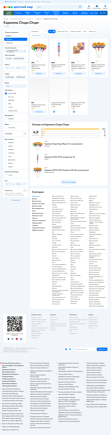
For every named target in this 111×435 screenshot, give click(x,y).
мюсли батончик (93, 238)
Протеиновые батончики (96, 259)
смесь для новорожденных (59, 264)
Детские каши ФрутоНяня (77, 213)
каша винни (74, 209)
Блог (71, 331)
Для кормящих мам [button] (38, 208)
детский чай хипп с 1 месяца (59, 273)
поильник (54, 207)
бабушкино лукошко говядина (97, 213)
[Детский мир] (18, 7)
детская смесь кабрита (77, 249)
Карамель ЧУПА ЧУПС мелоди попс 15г (60, 157)
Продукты (73, 273)
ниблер (54, 205)
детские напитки (75, 258)
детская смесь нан (75, 245)
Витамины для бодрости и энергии (96, 277)
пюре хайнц (74, 301)
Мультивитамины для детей (96, 306)
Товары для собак (93, 321)
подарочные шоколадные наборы (96, 222)
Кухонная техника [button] (37, 213)
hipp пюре (73, 303)
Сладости (30, 19)
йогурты (73, 260)
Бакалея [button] (34, 199)
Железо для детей (93, 299)
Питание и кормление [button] (39, 220)
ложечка (54, 288)
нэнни (72, 232)
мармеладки (92, 232)
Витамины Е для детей (95, 304)
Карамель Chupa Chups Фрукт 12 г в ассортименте (64, 144)
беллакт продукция (57, 234)
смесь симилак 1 (56, 240)
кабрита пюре (93, 196)
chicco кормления (75, 256)
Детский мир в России (9, 351)
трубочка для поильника (58, 200)
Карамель (39, 19)
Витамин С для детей (94, 301)
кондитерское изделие (95, 234)
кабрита (54, 236)
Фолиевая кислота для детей (96, 288)
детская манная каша (76, 198)
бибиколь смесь (56, 260)
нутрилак (54, 238)
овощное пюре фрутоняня (78, 286)
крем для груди (56, 213)
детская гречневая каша (77, 200)
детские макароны (57, 220)
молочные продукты (76, 236)
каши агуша (74, 211)
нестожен (54, 247)
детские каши (74, 215)
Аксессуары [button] (36, 196)
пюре (90, 211)
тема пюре (92, 198)
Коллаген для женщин (95, 270)
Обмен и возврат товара (37, 321)
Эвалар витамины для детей (96, 282)
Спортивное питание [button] (38, 228)
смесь (53, 262)
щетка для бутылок (57, 211)
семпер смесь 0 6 (56, 245)
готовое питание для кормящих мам (57, 294)
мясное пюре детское (95, 220)
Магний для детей (93, 295)
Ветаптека (91, 328)
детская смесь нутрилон (58, 251)
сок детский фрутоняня (58, 271)
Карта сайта (34, 337)
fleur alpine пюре (75, 299)
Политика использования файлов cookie (38, 330)
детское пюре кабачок (77, 288)
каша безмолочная (75, 225)
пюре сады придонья (76, 295)
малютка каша (74, 207)
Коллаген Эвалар (93, 266)
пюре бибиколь (93, 209)
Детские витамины (94, 272)
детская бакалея (56, 222)
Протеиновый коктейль (95, 253)
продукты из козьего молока (78, 221)
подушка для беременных (59, 202)
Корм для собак (93, 323)
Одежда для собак (93, 326)
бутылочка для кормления (59, 218)
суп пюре (73, 269)
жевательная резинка (94, 245)
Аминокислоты (93, 261)
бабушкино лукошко (94, 202)
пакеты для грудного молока (78, 227)
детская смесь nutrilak (76, 251)
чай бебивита (55, 275)
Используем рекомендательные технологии (15, 350)
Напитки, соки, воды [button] (38, 203)
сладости (91, 243)
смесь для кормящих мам (58, 297)
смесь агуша (55, 258)
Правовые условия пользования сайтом (26, 348)
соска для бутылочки (57, 209)
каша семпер (74, 202)
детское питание (75, 253)
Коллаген (91, 263)
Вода (72, 264)
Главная (5, 19)
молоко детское (75, 240)
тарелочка (54, 282)
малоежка (73, 262)
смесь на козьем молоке (77, 234)
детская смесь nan (75, 230)
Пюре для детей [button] (37, 223)
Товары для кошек (93, 317)
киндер (54, 243)
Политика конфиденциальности (40, 328)
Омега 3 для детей (94, 284)
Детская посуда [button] (37, 206)
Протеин (91, 251)
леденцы (91, 247)
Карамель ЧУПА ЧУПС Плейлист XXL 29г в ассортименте (67, 170)
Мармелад (9, 43)
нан (53, 232)
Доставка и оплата (36, 317)
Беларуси (25, 351)
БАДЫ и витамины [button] (38, 230)
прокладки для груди (57, 215)
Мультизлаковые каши (58, 299)
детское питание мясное (77, 292)
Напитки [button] (34, 218)
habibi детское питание (95, 207)
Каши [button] (33, 211)
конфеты (91, 236)
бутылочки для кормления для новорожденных (60, 291)
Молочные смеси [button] (37, 216)
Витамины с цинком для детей (97, 297)
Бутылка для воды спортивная (97, 249)
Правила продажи (36, 323)
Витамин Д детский (94, 274)
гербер (91, 200)
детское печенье (93, 225)
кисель (72, 279)
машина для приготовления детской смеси (78, 218)
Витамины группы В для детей (97, 286)
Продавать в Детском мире (38, 319)
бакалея (54, 224)
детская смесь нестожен (58, 230)
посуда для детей (56, 286)
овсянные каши (75, 196)
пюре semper (74, 297)
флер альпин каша (75, 205)
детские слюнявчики (57, 196)
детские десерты (93, 240)
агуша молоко (74, 238)
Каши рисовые (56, 301)
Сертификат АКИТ (36, 333)
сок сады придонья (57, 266)
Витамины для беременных (96, 280)
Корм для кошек (93, 319)
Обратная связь (35, 335)
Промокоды (34, 326)
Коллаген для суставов (95, 268)
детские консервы (76, 275)
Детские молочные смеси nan (60, 249)
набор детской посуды (58, 198)
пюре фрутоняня (93, 205)
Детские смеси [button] (36, 201)
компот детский (75, 282)
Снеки (72, 271)
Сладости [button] (35, 225)
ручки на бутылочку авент (59, 279)
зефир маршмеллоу (94, 230)
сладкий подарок (93, 227)
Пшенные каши (56, 304)
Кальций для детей (94, 293)
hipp (72, 247)
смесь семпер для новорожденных (57, 227)
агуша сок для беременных (59, 269)
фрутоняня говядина (94, 218)
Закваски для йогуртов (77, 284)
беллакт (54, 253)
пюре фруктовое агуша (77, 290)
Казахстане (19, 351)
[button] (103, 13)
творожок (73, 266)
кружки (54, 284)
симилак (54, 256)
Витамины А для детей (95, 291)
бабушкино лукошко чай (58, 277)
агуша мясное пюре (94, 215)
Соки (72, 277)
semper (72, 243)
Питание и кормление (16, 19)
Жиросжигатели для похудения (94, 256)
